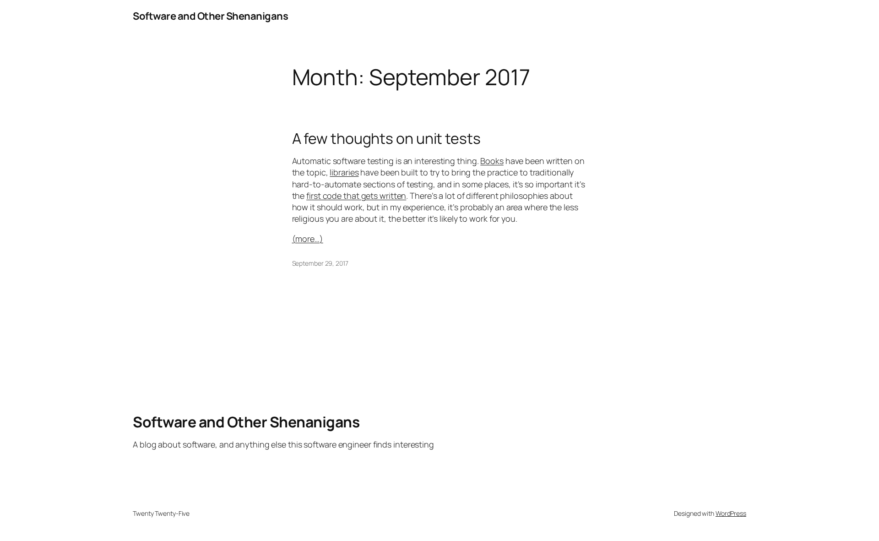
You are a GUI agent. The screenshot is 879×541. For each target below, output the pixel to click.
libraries (344, 172)
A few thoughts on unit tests (386, 138)
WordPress (731, 513)
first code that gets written (356, 195)
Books (492, 160)
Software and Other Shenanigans (210, 16)
